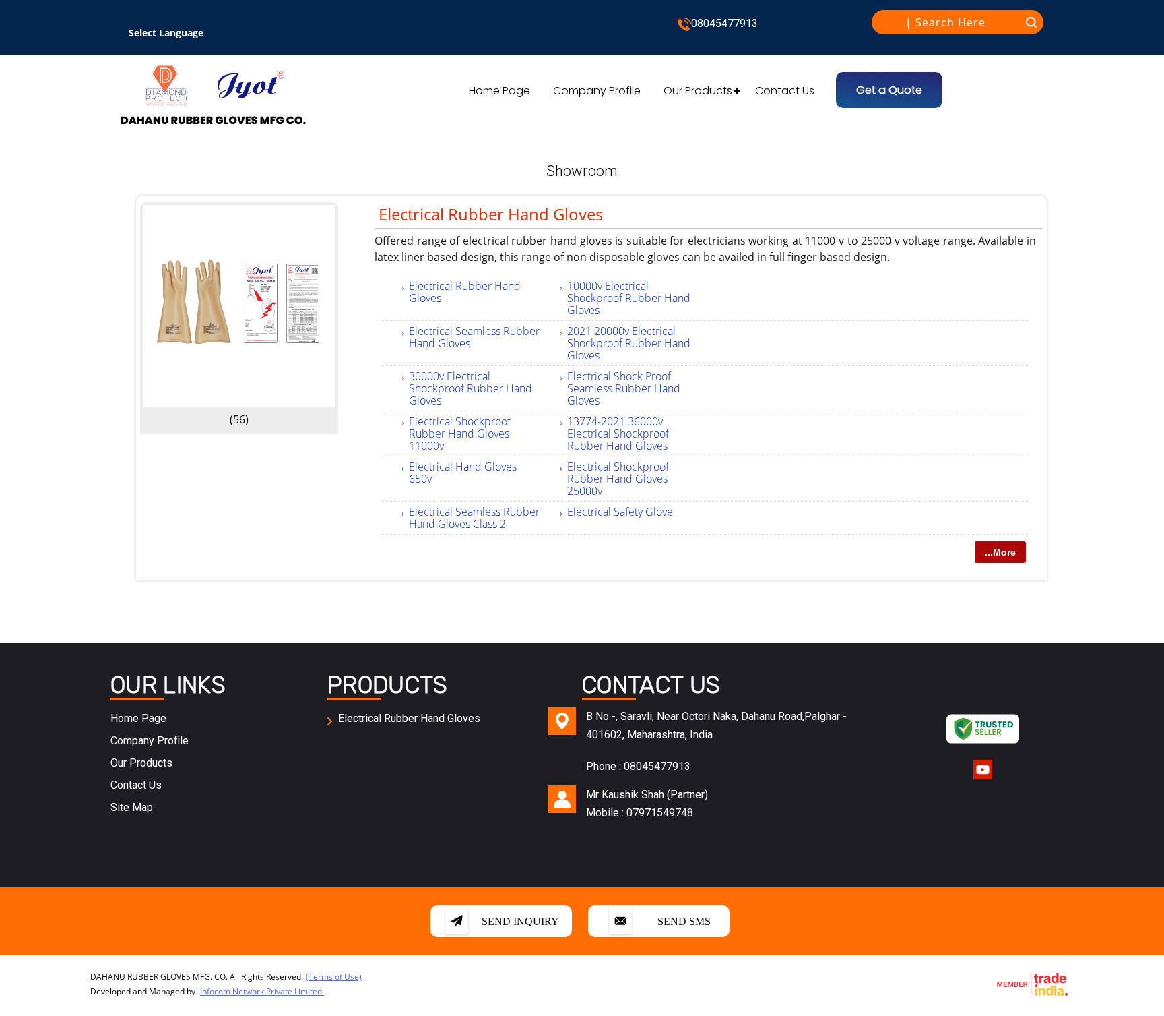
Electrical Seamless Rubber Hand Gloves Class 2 (474, 517)
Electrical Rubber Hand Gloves (491, 214)
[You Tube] (983, 778)
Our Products (698, 90)
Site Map (131, 807)
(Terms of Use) (334, 976)
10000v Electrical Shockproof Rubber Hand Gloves (628, 298)
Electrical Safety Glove (620, 511)
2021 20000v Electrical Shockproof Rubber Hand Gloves (628, 343)
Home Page (499, 90)
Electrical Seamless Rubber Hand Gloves (474, 337)
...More (1000, 552)
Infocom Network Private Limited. (262, 991)
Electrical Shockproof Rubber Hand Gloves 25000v (618, 478)
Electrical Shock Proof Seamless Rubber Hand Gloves (623, 388)
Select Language (166, 32)
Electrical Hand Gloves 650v (463, 472)
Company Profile (597, 90)
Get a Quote (889, 90)
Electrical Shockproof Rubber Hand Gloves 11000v (460, 433)
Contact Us (784, 90)
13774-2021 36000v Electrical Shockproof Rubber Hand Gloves (618, 433)
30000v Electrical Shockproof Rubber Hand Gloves (470, 388)
